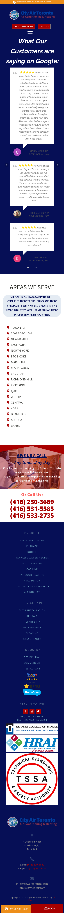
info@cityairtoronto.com (32, 884)
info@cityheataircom (32, 888)
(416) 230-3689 (32, 501)
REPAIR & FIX (32, 621)
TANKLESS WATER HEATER (32, 557)
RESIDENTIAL (32, 657)
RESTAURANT (32, 668)
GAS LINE (32, 569)
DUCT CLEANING (32, 563)
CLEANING (32, 633)
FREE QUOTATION (24, 26)
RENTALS (32, 615)
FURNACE (32, 546)
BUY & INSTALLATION (32, 610)
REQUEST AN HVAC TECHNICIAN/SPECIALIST (32, 718)
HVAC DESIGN (32, 580)
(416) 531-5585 (32, 508)
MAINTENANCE (32, 627)
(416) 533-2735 (32, 515)
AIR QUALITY (32, 592)
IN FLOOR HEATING (32, 574)
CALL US (44, 26)
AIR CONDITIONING (32, 540)
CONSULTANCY (32, 638)
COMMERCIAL (32, 662)
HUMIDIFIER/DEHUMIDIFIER (32, 586)
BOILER (32, 551)
